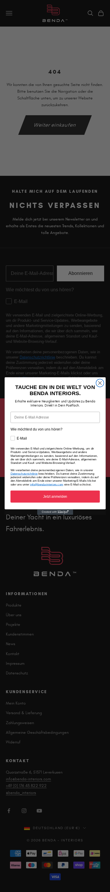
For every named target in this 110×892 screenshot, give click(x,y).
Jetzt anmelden (55, 496)
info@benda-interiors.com (46, 484)
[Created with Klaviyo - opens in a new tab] (55, 512)
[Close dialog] (100, 383)
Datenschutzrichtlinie (24, 473)
